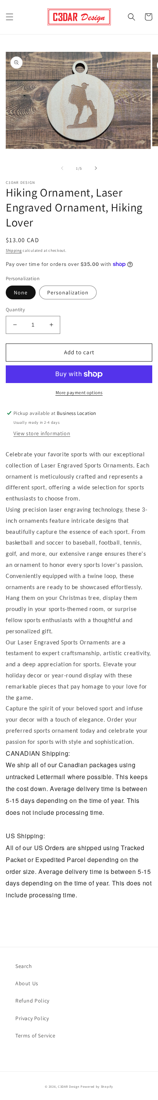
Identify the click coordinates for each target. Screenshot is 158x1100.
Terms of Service (35, 1035)
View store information (41, 433)
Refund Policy (32, 1000)
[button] (9, 16)
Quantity (15, 309)
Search (23, 966)
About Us (26, 983)
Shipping (14, 250)
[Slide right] (95, 168)
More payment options (79, 392)
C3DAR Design (68, 1086)
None (21, 292)
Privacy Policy (32, 1018)
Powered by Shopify (97, 1086)
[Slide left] (62, 168)
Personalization (68, 292)
